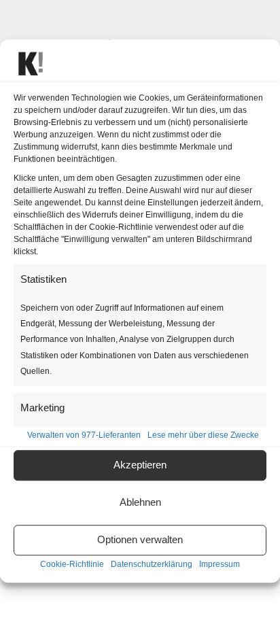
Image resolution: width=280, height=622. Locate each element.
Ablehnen (140, 502)
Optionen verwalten (140, 540)
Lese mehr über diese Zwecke (203, 435)
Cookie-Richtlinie (72, 564)
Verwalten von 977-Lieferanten (84, 435)
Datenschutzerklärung (151, 564)
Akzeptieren (140, 465)
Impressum (219, 564)
